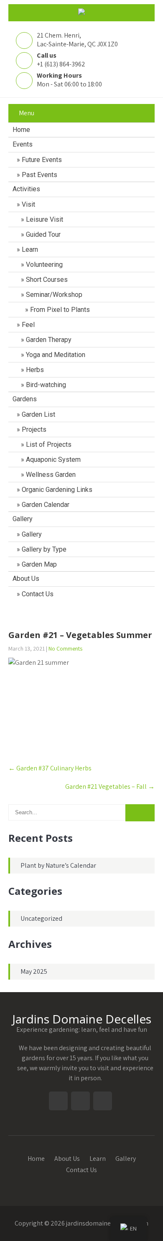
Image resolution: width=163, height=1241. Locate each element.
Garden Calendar (45, 505)
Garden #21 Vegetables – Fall (110, 786)
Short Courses (47, 280)
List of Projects (48, 444)
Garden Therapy (48, 340)
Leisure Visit (44, 219)
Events (23, 144)
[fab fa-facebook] (97, 614)
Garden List (38, 414)
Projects (34, 429)
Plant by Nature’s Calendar (58, 865)
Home (21, 130)
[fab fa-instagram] (66, 614)
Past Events (39, 175)
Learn (30, 249)
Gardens (25, 399)
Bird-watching (47, 385)
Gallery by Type (44, 549)
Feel (28, 325)
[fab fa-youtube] (81, 614)
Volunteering (44, 264)
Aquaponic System (53, 459)
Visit (28, 204)
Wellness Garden (51, 475)
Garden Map (39, 564)
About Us (26, 579)
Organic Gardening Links (57, 490)
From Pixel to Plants (60, 310)
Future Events (42, 160)
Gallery (23, 519)
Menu (26, 113)
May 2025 (33, 971)
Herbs (35, 370)
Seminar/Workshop (54, 295)
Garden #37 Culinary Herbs (50, 768)
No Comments (65, 648)
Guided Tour (43, 234)
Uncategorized (41, 918)
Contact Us (37, 594)
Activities (26, 189)
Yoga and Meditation (55, 355)
